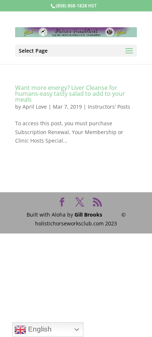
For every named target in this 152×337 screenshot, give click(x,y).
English (39, 329)
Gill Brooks (88, 214)
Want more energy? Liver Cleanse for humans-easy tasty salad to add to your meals (70, 93)
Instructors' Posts (109, 106)
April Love (35, 106)
